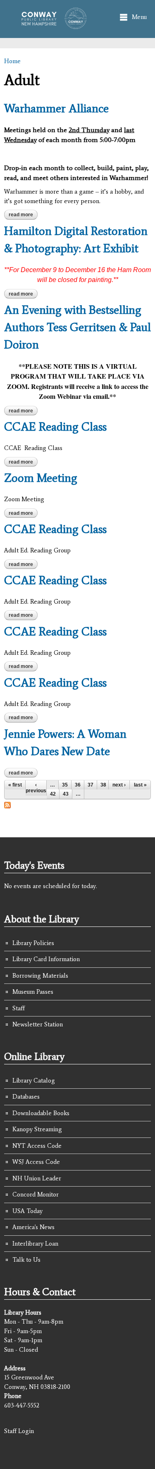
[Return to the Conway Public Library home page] (51, 25)
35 (65, 785)
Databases (26, 1096)
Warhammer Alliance (56, 108)
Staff (18, 1008)
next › (119, 785)
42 (53, 794)
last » (140, 785)
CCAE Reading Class (55, 426)
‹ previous (36, 788)
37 (90, 785)
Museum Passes (32, 991)
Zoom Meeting (40, 478)
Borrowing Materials (40, 975)
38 (103, 785)
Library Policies (33, 943)
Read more (23, 215)
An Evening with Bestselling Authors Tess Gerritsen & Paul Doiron (77, 327)
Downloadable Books (40, 1113)
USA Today (27, 1211)
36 (78, 785)
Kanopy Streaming (37, 1129)
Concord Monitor (35, 1194)
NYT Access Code (37, 1145)
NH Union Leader (36, 1178)
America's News (33, 1227)
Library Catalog (33, 1080)
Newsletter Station (37, 1024)
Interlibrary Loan (35, 1243)
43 (66, 794)
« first (15, 785)
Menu (139, 17)
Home (12, 61)
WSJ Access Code (36, 1162)
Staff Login (19, 1431)
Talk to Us (26, 1259)
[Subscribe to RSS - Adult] (7, 804)
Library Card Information (46, 959)
